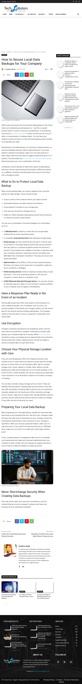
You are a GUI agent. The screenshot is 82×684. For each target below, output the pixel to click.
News (3, 591)
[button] (78, 14)
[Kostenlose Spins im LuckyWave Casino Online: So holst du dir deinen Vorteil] (59, 63)
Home (3, 52)
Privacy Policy (48, 680)
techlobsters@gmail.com (41, 671)
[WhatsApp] (79, 1)
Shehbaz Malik (10, 69)
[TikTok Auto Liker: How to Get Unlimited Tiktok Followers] (7, 627)
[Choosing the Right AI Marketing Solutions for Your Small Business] (45, 587)
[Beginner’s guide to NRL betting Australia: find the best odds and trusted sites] (59, 119)
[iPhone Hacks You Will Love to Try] (33, 645)
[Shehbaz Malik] (2, 69)
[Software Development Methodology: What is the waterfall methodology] (33, 634)
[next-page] (6, 603)
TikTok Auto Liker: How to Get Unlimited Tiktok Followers (19, 627)
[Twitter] (76, 1)
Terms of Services (71, 680)
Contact (59, 680)
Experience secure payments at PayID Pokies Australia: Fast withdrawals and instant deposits (72, 97)
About (61, 682)
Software (9, 52)
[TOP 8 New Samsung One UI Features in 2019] (33, 627)
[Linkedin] (23, 566)
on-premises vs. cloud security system (37, 158)
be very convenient (18, 133)
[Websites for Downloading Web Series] (7, 636)
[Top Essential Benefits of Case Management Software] (9, 587)
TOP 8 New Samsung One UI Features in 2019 (45, 626)
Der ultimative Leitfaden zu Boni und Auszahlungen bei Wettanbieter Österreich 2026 (72, 85)
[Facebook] (73, 1)
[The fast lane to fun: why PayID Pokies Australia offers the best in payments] (59, 108)
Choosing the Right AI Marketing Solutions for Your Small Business (44, 596)
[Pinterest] (27, 75)
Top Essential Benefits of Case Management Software (8, 596)
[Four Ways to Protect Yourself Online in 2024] (27, 587)
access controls (45, 334)
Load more (67, 127)
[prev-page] (2, 603)
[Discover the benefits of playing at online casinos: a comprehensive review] (59, 74)
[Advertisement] (41, 33)
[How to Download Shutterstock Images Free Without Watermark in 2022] (7, 644)
